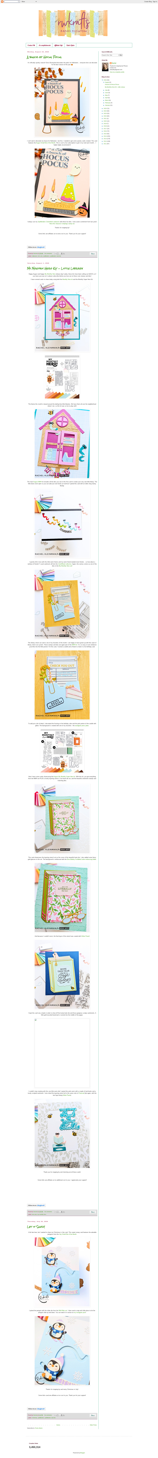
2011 (105, 144)
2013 (105, 138)
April (106, 97)
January (107, 105)
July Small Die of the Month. (68, 1234)
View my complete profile (117, 72)
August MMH (37, 482)
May (106, 95)
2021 (105, 118)
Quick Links (70, 45)
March (107, 100)
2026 (105, 80)
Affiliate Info (58, 45)
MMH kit (74, 645)
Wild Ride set (63, 1310)
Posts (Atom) (38, 1428)
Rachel (114, 63)
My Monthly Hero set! (65, 566)
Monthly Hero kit (67, 279)
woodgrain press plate (82, 725)
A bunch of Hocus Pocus (44, 57)
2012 (105, 141)
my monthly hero (41, 1214)
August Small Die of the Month (45, 143)
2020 (105, 121)
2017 (105, 128)
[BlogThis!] (58, 253)
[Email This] (56, 253)
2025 (105, 108)
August (107, 82)
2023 (105, 113)
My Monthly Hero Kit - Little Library (55, 268)
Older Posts (93, 1425)
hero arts (40, 256)
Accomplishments (45, 45)
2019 (105, 123)
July (106, 90)
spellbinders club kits (55, 256)
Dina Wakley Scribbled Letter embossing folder (81, 859)
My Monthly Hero (50, 274)
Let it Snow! (36, 1227)
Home (58, 1425)
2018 (105, 126)
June (106, 92)
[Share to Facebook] (62, 253)
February (108, 103)
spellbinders (46, 256)
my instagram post (80, 1312)
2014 (105, 136)
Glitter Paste (85, 936)
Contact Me (31, 45)
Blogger (82, 1453)
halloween (34, 256)
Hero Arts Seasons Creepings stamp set (61, 223)
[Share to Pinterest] (64, 253)
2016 (105, 131)
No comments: (48, 253)
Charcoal (81, 1093)
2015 (105, 133)
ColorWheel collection (64, 564)
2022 (105, 116)
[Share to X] (60, 253)
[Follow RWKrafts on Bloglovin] (36, 248)
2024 (105, 111)
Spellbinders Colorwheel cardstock (48, 222)
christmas (34, 1417)
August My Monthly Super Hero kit (64, 776)
